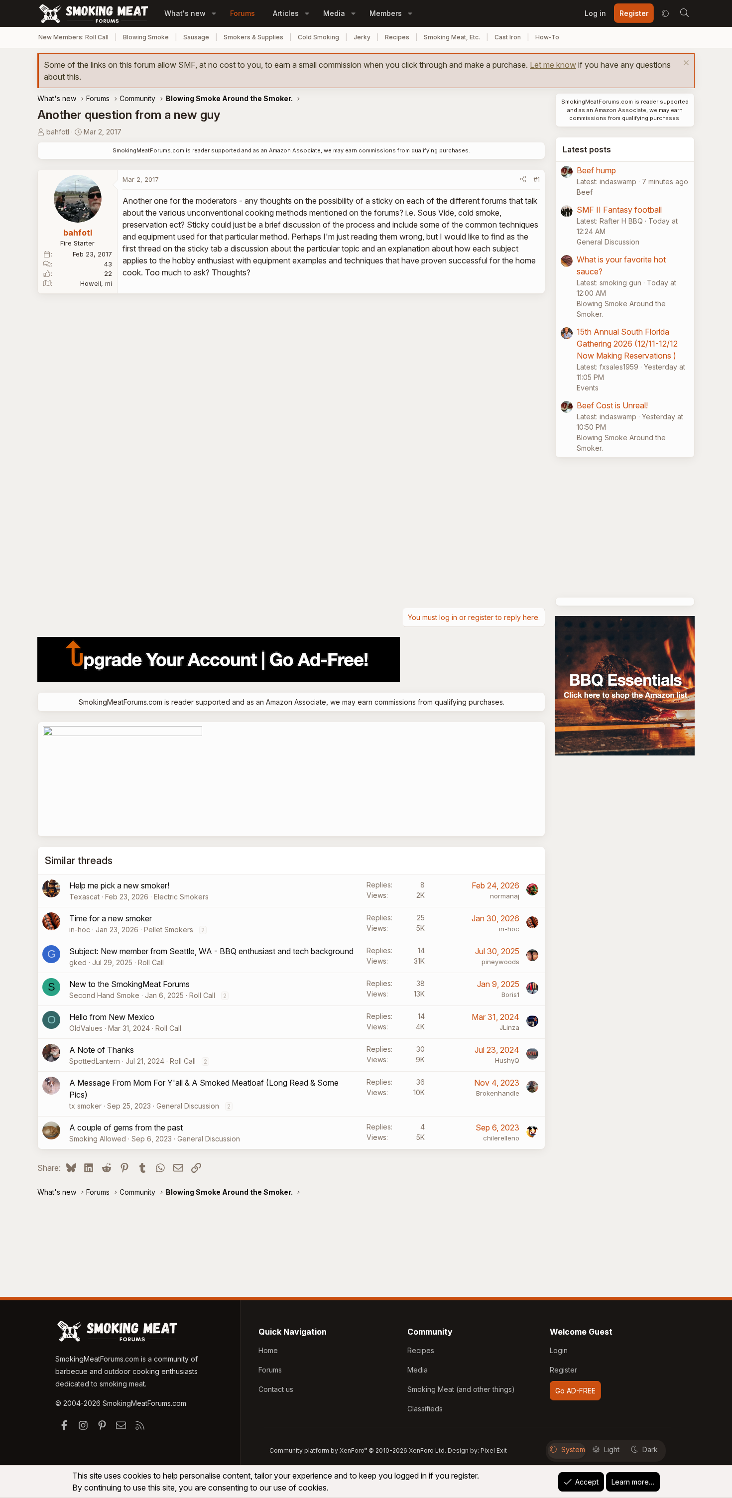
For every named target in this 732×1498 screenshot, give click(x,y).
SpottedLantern (94, 1061)
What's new (185, 13)
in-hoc (79, 929)
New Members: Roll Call (73, 37)
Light (611, 1449)
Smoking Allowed (97, 1138)
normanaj (504, 896)
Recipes (397, 37)
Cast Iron (507, 37)
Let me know (553, 65)
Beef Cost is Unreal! (612, 405)
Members (385, 13)
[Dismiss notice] (685, 64)
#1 (536, 179)
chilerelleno (501, 1138)
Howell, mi (96, 283)
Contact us (275, 1389)
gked (78, 962)
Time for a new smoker (110, 918)
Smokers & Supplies (253, 37)
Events (588, 387)
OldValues (86, 1028)
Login (559, 1350)
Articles (286, 13)
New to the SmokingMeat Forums (129, 984)
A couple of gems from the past (126, 1127)
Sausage (196, 37)
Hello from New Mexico (111, 1017)
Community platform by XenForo (357, 1450)
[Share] (523, 179)
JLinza (509, 1027)
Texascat (84, 896)
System (573, 1449)
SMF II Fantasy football (619, 210)
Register (563, 1370)
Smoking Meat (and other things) (461, 1389)
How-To (547, 37)
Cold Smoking (318, 37)
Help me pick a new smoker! (119, 885)
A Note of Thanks (101, 1050)
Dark (650, 1449)
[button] (214, 13)
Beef (585, 192)
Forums (242, 13)
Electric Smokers (181, 896)
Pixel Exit (494, 1450)
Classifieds (425, 1408)
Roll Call (151, 962)
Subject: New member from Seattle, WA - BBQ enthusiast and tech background (211, 951)
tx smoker (85, 1106)
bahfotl (57, 131)
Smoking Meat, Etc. (452, 37)
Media (334, 13)
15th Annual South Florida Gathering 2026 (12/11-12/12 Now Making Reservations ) (627, 344)
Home (268, 1350)
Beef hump (596, 170)
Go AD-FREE (575, 1390)
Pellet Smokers (168, 929)
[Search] (684, 13)
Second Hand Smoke (104, 995)
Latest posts (587, 149)
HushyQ (507, 1060)
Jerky (362, 37)
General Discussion (187, 1106)
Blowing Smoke (146, 37)
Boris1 (510, 995)
